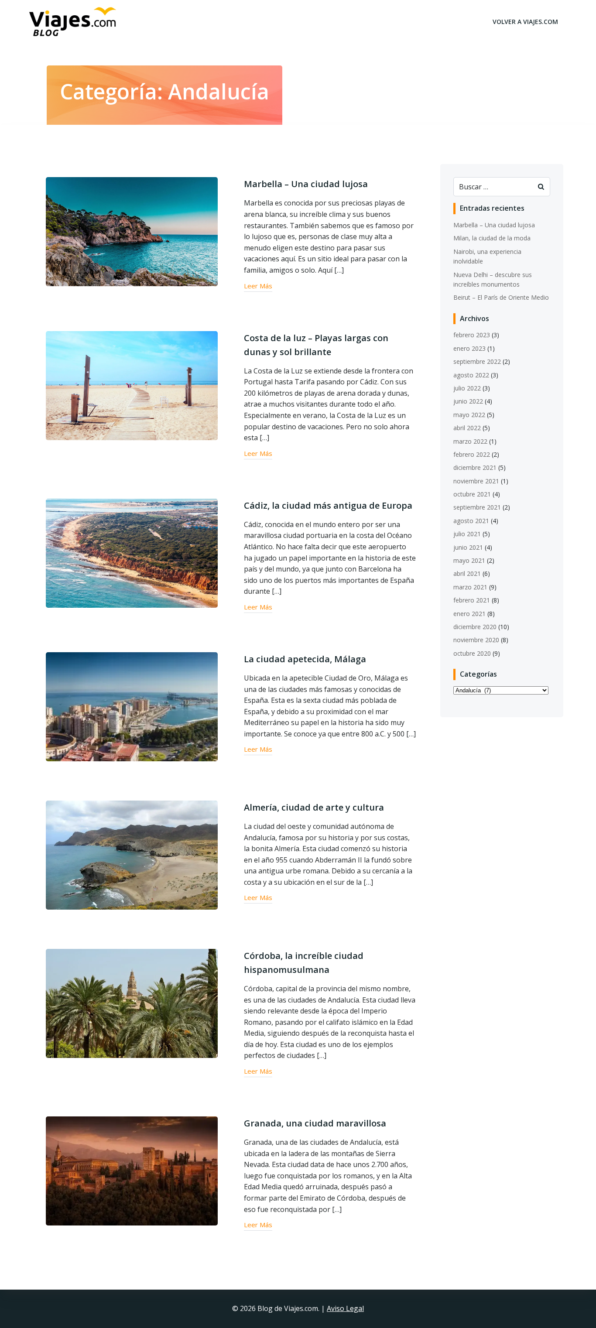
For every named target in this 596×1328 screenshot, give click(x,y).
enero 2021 (469, 613)
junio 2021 (468, 547)
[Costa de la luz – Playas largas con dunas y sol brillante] (132, 385)
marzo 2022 (470, 441)
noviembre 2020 (476, 640)
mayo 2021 (469, 560)
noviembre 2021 (476, 481)
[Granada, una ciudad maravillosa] (132, 1170)
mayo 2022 (469, 415)
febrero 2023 (471, 335)
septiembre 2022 (477, 361)
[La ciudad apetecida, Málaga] (132, 706)
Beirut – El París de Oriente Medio (501, 297)
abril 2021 (467, 573)
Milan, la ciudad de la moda (492, 238)
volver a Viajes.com (525, 21)
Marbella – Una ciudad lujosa (494, 225)
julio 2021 (467, 534)
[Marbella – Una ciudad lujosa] (132, 231)
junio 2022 (468, 401)
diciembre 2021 (475, 467)
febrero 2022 (471, 454)
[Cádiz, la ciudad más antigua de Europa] (132, 552)
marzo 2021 (470, 587)
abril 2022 (467, 428)
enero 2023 (469, 348)
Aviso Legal (345, 1308)
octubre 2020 (472, 653)
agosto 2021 (471, 521)
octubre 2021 (472, 494)
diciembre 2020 (475, 627)
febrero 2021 (471, 600)
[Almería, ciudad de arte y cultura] (132, 854)
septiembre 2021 (477, 507)
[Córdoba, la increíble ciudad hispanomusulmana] (132, 1002)
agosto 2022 (471, 375)
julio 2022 (467, 388)
